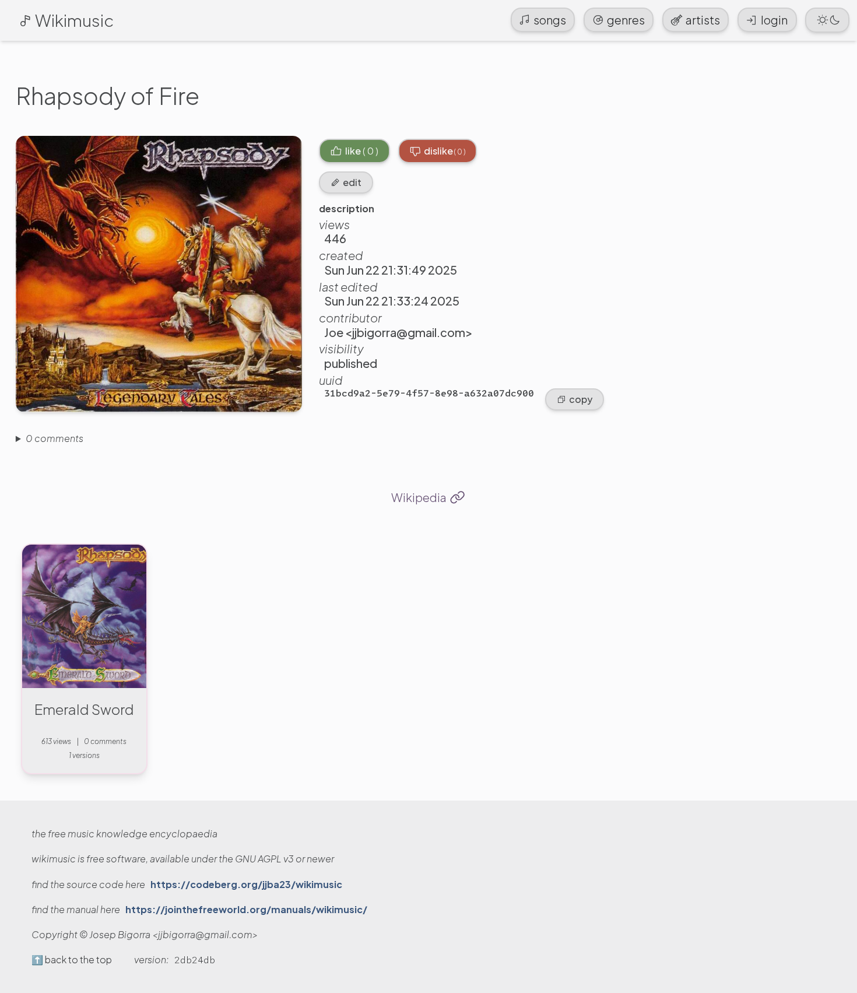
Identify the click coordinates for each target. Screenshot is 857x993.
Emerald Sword (84, 709)
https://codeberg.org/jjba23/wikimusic (246, 884)
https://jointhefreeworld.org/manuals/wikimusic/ (246, 909)
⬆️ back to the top (71, 959)
